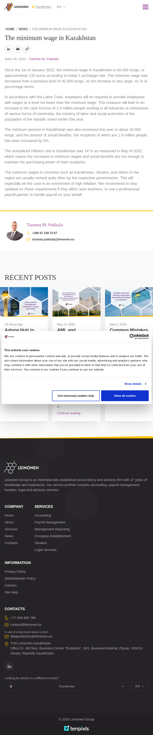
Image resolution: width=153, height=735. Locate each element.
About (9, 522)
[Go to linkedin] (9, 666)
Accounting (43, 515)
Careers (11, 585)
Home (10, 29)
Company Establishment (53, 536)
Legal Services (46, 550)
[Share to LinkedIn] (8, 49)
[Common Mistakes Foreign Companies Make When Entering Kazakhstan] (129, 302)
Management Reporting (52, 529)
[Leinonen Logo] (16, 6)
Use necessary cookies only (76, 395)
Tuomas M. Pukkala (43, 59)
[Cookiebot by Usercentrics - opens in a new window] (132, 336)
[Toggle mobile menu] (145, 7)
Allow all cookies (125, 395)
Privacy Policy (15, 571)
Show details (132, 383)
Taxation (41, 543)
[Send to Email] (17, 49)
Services (11, 529)
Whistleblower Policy (20, 578)
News (23, 29)
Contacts (11, 543)
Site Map (11, 592)
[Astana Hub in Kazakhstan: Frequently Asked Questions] (24, 302)
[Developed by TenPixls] (76, 728)
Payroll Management (50, 522)
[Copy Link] (27, 49)
